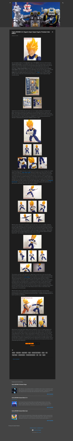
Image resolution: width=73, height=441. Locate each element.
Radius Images (39, 432)
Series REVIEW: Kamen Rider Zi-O (19, 397)
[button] (52, 32)
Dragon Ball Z (24, 352)
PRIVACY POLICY (33, 428)
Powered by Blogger (37, 430)
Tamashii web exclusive (30, 355)
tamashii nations (22, 355)
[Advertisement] (60, 47)
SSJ (46, 352)
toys (40, 355)
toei (37, 355)
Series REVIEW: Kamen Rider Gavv (20, 410)
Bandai (13, 352)
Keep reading (50, 394)
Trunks (38, 72)
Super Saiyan (14, 355)
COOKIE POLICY (40, 428)
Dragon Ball (18, 352)
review (43, 352)
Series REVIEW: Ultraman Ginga (19, 384)
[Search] (63, 3)
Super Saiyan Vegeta (26, 172)
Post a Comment (16, 359)
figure (29, 352)
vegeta (44, 355)
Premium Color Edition (36, 352)
